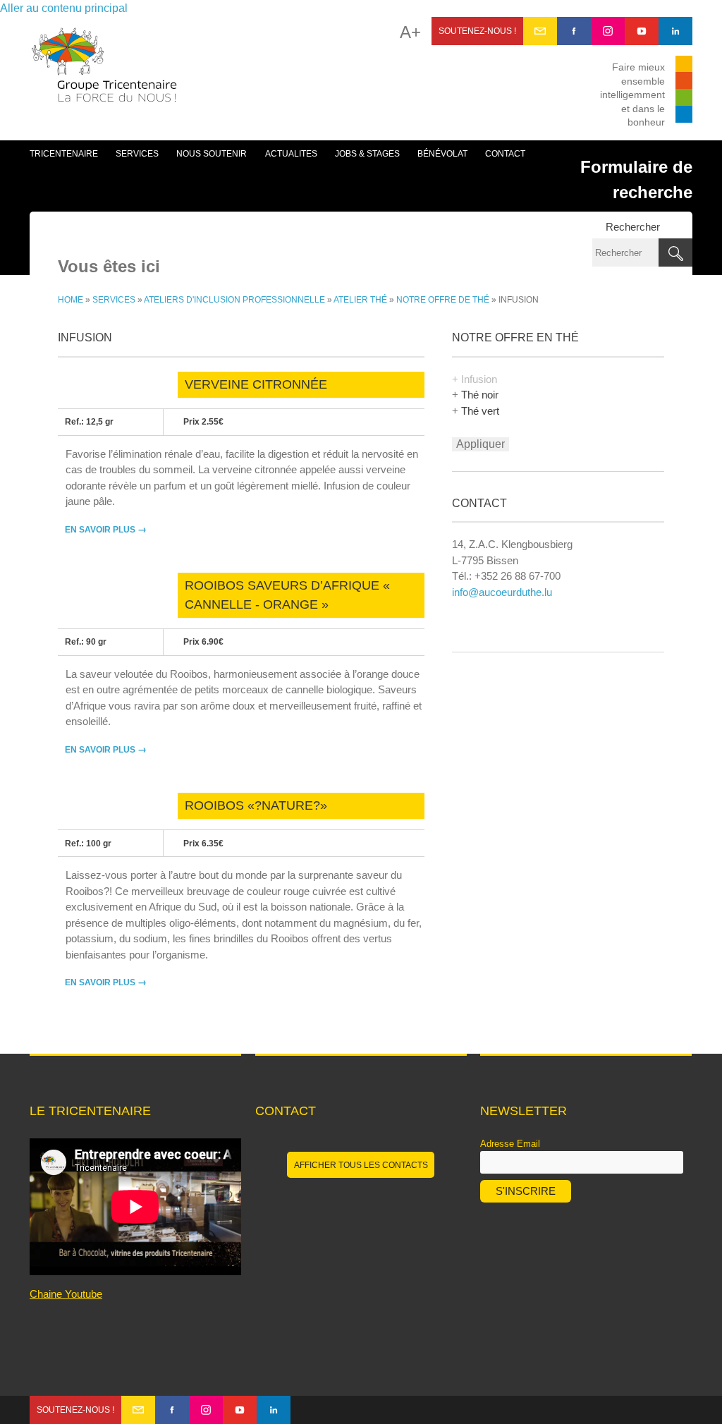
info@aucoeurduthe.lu (502, 592)
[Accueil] (104, 72)
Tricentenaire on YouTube (642, 31)
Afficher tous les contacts (361, 1165)
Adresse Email (510, 1143)
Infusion (479, 379)
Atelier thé (360, 300)
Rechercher (633, 227)
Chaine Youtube (66, 1294)
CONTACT (505, 154)
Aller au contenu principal (64, 8)
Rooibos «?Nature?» (256, 805)
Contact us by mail (540, 31)
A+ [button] (410, 32)
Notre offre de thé (442, 300)
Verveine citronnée (256, 384)
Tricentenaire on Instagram (608, 31)
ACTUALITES (291, 154)
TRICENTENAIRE (64, 154)
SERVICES (137, 154)
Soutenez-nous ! (477, 31)
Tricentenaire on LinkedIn (675, 31)
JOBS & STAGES (367, 154)
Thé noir (479, 395)
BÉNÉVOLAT (442, 154)
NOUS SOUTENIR (211, 154)
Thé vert (480, 411)
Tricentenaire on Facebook (574, 31)
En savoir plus (106, 530)
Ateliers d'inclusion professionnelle (234, 300)
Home (70, 300)
